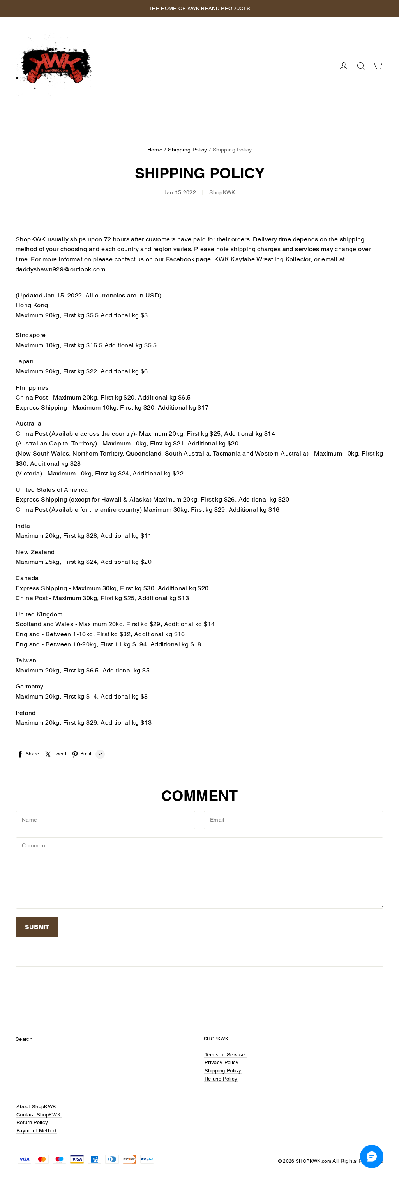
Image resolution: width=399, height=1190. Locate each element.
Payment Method (36, 1131)
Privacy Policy (222, 1062)
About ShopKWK (36, 1106)
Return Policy (32, 1122)
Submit (37, 927)
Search (24, 1039)
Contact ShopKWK (38, 1115)
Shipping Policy (187, 149)
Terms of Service (225, 1055)
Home (154, 149)
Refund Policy (221, 1079)
